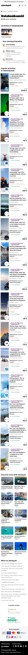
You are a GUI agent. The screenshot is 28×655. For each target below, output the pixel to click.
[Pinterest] (26, 646)
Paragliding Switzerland (7, 582)
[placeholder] (25, 5)
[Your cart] (19, 5)
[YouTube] (21, 646)
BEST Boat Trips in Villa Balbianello (11, 591)
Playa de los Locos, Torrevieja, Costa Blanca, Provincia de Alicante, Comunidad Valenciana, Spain (14, 596)
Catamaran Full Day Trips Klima (10, 580)
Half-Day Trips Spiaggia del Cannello (11, 563)
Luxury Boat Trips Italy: (7, 600)
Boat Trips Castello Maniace (9, 573)
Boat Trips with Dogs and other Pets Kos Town (12, 585)
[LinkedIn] (18, 646)
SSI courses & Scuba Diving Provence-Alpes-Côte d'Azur (12, 576)
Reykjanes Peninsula (13, 11)
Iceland (4, 11)
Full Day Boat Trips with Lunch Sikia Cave (12, 589)
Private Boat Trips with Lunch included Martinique (12, 569)
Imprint (14, 650)
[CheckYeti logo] (9, 5)
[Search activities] (22, 5)
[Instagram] (13, 646)
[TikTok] (23, 646)
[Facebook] (16, 646)
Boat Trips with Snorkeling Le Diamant (12, 566)
